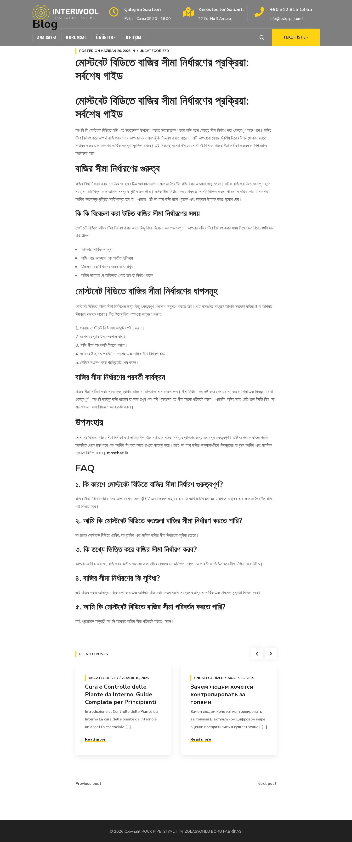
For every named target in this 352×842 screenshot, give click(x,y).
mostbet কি (117, 453)
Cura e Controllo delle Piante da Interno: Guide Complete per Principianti (120, 694)
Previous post (88, 784)
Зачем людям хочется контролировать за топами (221, 694)
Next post (267, 784)
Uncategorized (154, 51)
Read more (95, 739)
